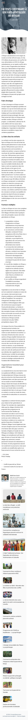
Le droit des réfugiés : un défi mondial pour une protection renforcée (11, 507)
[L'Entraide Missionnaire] (3, 2)
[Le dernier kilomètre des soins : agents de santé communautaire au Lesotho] (7, 596)
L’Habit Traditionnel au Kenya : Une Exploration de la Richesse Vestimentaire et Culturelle (13, 555)
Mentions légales (21, 716)
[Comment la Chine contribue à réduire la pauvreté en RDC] (7, 568)
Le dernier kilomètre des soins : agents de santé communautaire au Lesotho (13, 602)
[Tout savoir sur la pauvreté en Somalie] (7, 686)
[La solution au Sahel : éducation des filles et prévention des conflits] (7, 582)
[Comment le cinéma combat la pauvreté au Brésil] (7, 613)
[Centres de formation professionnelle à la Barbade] (7, 701)
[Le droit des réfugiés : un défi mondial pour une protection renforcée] (14, 501)
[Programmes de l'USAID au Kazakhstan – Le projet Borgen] (7, 627)
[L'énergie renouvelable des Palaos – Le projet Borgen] (7, 641)
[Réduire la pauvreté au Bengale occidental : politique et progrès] (7, 672)
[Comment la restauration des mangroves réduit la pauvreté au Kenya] (7, 656)
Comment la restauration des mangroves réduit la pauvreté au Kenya (12, 661)
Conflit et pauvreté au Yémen (12, 464)
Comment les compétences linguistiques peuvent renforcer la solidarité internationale (13, 532)
